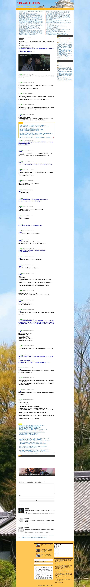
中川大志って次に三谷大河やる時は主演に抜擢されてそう (30, 427)
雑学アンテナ (56, 548)
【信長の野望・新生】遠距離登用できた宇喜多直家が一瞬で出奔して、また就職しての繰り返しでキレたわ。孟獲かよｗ (63, 560)
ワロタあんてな (56, 553)
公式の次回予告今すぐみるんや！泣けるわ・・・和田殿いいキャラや (32, 432)
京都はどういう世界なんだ (50, 19)
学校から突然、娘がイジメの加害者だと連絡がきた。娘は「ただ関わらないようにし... (58, 11)
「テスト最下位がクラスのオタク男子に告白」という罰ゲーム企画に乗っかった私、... (31, 15)
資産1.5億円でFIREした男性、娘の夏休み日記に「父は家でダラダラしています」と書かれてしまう (43, 574)
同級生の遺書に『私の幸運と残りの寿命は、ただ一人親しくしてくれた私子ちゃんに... (31, 33)
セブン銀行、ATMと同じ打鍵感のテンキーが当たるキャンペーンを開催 (56, 33)
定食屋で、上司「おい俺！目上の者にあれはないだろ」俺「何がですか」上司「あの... (58, 17)
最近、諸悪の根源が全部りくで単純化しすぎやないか (29, 428)
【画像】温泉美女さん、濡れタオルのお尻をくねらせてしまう (55, 13)
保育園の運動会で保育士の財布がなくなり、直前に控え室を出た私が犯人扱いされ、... (31, 31)
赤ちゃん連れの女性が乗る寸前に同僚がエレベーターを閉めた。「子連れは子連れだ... (31, 30)
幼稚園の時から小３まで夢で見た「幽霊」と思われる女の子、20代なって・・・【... (58, 31)
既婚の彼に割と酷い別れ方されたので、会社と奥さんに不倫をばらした (29, 13)
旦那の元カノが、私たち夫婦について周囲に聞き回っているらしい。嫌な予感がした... (58, 22)
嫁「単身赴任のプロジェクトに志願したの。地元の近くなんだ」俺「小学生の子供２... (58, 15)
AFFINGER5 (51, 585)
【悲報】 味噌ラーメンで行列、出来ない (52, 27)
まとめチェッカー (57, 546)
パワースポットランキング (59, 582)
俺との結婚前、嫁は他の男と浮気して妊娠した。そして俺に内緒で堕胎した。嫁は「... (31, 22)
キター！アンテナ (57, 555)
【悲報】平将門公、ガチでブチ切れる (46, 545)
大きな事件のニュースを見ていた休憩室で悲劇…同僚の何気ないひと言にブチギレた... (31, 14)
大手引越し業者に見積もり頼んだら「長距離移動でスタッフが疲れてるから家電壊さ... (31, 21)
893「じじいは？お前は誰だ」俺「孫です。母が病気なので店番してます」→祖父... (58, 12)
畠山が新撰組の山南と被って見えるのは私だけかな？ (29, 434)
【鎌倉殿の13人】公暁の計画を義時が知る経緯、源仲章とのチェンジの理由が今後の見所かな (37, 535)
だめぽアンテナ (56, 552)
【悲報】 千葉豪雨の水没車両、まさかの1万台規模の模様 (44, 577)
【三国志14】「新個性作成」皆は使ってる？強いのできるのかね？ (46, 555)
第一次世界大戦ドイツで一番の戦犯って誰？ (62, 576)
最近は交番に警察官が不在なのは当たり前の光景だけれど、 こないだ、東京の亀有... (58, 16)
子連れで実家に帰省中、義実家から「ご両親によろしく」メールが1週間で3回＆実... (30, 16)
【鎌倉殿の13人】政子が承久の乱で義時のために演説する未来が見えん (33, 537)
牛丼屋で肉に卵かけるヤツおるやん (24, 29)
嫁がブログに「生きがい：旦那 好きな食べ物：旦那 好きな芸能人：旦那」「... (30, 27)
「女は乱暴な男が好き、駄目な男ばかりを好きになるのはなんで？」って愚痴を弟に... (58, 14)
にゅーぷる (56, 550)
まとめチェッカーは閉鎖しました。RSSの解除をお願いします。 (28, 34)
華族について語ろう (49, 32)
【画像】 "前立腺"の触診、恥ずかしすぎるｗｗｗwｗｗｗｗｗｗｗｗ (56, 26)
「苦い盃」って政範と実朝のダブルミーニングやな (28, 433)
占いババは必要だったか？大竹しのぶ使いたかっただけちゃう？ (31, 430)
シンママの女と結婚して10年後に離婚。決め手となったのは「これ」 (28, 26)
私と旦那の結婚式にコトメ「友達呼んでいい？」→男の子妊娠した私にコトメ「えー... (31, 32)
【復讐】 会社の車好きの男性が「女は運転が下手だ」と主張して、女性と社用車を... (30, 19)
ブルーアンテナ (56, 556)
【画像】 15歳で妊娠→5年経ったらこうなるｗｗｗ (53, 28)
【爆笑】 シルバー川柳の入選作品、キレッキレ (53, 30)
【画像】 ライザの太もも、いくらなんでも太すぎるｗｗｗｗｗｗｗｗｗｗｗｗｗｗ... (58, 23)
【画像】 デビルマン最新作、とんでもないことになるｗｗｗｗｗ (55, 25)
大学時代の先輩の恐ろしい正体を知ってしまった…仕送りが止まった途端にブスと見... (31, 18)
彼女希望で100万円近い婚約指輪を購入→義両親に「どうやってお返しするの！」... (30, 28)
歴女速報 (55, 547)
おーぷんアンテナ (57, 554)
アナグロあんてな (57, 545)
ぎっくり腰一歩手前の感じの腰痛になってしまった (53, 18)
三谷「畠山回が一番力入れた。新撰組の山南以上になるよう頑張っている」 (33, 429)
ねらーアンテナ (56, 549)
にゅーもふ (56, 551)
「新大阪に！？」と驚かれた (23, 12)
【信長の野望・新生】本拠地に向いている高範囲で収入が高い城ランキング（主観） (46, 550)
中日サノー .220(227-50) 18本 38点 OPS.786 (42, 569)
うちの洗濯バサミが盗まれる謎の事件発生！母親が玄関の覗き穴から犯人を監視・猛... (31, 23)
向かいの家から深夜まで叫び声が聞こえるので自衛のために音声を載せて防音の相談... (31, 25)
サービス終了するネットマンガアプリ (51, 21)
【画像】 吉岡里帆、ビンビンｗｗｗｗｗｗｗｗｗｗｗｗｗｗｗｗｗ (55, 24)
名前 (19, 495)
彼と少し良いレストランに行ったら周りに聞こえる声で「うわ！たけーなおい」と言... (58, 20)
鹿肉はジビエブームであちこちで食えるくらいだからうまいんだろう (32, 425)
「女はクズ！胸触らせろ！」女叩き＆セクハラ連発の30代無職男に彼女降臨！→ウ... (30, 17)
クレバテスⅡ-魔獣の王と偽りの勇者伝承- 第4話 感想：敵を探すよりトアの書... (57, 34)
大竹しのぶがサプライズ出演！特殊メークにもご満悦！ (29, 426)
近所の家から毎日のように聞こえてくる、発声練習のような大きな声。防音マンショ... (31, 11)
